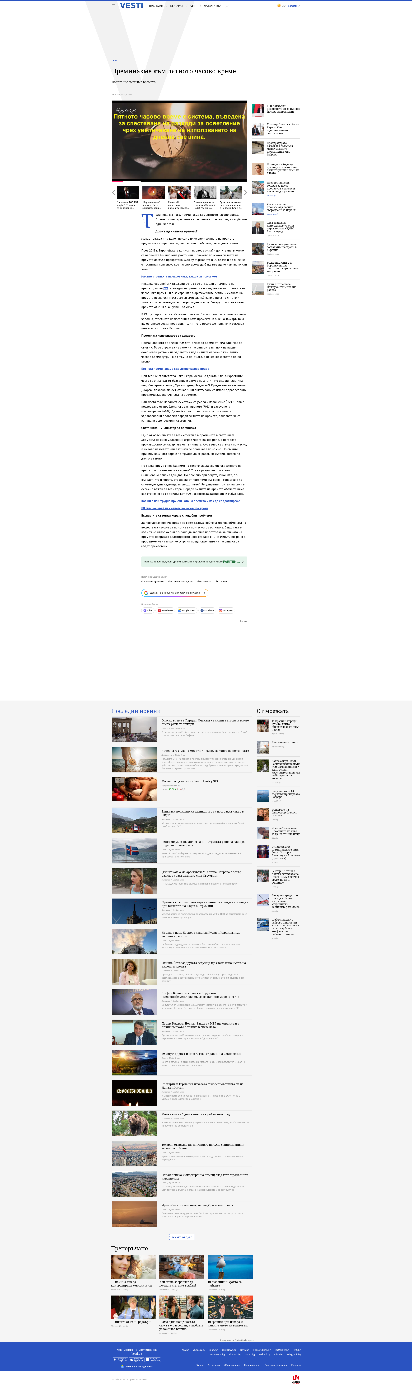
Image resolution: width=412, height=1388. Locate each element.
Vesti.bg (131, 5)
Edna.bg (278, 1354)
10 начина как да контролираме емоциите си (131, 1283)
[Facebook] (301, 1369)
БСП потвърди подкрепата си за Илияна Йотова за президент (283, 108)
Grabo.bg (250, 1354)
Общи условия (232, 1365)
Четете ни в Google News (139, 1366)
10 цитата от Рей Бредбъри (130, 1322)
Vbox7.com (199, 1350)
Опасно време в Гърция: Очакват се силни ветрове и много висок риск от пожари (205, 722)
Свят (193, 5)
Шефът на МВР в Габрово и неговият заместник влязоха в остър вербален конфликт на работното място (285, 927)
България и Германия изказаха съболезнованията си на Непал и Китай (202, 1085)
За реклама (214, 1365)
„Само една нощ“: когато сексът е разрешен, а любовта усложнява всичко (181, 1325)
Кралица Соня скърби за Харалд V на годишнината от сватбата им (283, 129)
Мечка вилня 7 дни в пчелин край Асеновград (196, 1114)
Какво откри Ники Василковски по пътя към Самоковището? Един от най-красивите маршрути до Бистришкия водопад (286, 769)
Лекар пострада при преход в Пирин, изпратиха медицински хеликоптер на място (286, 901)
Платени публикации (276, 1365)
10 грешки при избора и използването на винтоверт (228, 1323)
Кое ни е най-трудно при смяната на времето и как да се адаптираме (190, 501)
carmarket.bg (272, 214)
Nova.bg (244, 1350)
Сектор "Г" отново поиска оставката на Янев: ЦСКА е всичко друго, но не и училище (285, 876)
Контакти (296, 1365)
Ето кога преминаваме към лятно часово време (175, 369)
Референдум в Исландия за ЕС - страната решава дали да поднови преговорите (203, 843)
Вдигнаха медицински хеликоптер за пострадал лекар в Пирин (203, 813)
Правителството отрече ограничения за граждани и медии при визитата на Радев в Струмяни (205, 904)
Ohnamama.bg (217, 1354)
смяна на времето (153, 581)
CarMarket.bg (282, 1350)
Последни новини (136, 711)
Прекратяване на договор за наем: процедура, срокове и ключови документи (281, 187)
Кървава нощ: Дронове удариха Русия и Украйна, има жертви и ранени (201, 934)
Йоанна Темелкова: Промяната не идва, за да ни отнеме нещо (286, 831)
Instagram (228, 610)
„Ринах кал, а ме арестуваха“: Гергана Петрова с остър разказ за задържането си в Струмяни (201, 873)
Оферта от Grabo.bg (171, 785)
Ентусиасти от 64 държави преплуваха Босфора (286, 794)
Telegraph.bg (294, 1354)
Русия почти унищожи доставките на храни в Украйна (282, 247)
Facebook (209, 610)
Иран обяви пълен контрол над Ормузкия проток (198, 1205)
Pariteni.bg (264, 1354)
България (176, 5)
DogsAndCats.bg (262, 1350)
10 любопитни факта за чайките (225, 1283)
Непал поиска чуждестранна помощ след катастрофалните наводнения (205, 1176)
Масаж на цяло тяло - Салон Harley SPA (190, 781)
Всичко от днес (182, 1237)
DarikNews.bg (228, 1350)
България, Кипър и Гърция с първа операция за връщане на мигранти (283, 267)
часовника (205, 581)
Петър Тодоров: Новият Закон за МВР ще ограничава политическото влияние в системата (200, 1025)
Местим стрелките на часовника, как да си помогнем (179, 276)
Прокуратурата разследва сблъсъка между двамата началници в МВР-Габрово (280, 148)
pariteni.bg (271, 195)
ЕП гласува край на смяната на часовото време (174, 508)
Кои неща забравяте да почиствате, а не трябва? (177, 1283)
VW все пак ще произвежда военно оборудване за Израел (281, 207)
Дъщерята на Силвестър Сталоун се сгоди (284, 812)
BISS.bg (297, 1350)
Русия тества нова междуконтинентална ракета (281, 287)
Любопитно (212, 5)
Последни (156, 5)
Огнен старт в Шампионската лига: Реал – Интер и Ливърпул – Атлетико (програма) (286, 852)
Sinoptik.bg (235, 1354)
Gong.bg (213, 1350)
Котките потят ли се (285, 742)
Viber (150, 610)
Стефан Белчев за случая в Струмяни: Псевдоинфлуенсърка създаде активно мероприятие (200, 995)
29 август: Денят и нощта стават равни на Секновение (201, 1054)
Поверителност (252, 1365)
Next (245, 199)
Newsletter (167, 610)
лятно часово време (181, 581)
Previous (113, 199)
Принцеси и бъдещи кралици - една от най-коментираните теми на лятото (283, 168)
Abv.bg (185, 1350)
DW (165, 288)
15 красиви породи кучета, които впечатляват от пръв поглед (285, 725)
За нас (200, 1365)
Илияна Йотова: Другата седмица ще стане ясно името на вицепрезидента (204, 964)
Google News (189, 610)
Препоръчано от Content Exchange (235, 1340)
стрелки (222, 581)
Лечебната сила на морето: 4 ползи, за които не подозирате (205, 751)
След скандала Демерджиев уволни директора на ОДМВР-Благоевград (281, 227)
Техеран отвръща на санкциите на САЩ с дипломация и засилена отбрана (203, 1146)
